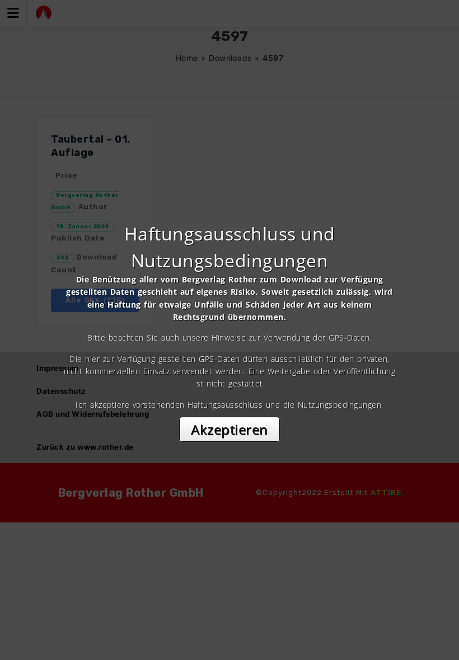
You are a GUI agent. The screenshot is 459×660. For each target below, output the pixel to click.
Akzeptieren (229, 429)
